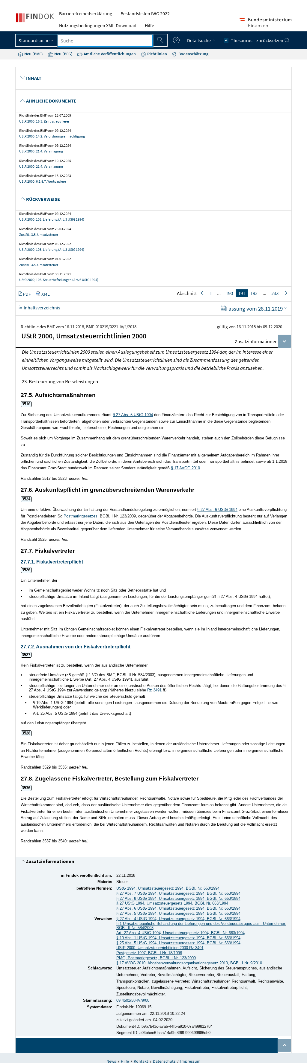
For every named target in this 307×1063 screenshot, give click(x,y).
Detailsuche (199, 40)
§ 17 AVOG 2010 (185, 468)
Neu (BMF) (33, 53)
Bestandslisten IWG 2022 (145, 13)
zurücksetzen (270, 40)
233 (275, 293)
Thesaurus (241, 40)
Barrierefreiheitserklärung (85, 13)
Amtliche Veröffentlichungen (109, 53)
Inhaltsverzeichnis (41, 308)
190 (229, 293)
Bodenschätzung (192, 53)
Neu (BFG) (63, 53)
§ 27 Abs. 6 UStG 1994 (217, 509)
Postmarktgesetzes (80, 516)
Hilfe (149, 25)
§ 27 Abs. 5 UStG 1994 (133, 415)
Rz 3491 (154, 690)
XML (45, 294)
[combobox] (105, 41)
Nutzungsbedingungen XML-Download (97, 25)
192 (254, 293)
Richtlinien (156, 53)
